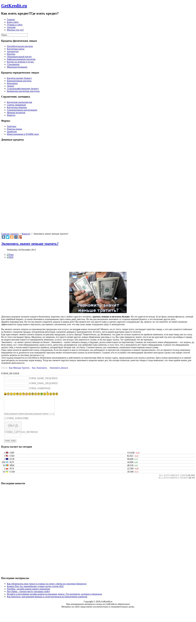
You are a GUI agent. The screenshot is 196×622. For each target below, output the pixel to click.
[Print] (10, 254)
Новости (26, 234)
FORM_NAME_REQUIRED (43, 378)
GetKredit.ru (14, 5)
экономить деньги (58, 368)
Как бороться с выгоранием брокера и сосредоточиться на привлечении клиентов (47, 596)
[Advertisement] (98, 187)
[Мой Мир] (16, 237)
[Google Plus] (20, 237)
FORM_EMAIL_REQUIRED (43, 383)
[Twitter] (7, 237)
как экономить (39, 368)
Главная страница (10, 234)
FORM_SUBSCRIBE (18, 418)
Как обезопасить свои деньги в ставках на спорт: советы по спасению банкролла (46, 583)
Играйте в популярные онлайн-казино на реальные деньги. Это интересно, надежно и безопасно (54, 594)
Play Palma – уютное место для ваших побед (28, 591)
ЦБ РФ (191, 478)
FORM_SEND (10, 441)
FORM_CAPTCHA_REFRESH (22, 432)
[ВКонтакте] (3, 237)
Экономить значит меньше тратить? (30, 243)
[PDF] (10, 257)
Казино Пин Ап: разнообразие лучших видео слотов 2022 (35, 586)
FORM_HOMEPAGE (40, 388)
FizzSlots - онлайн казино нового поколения (28, 589)
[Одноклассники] (11, 237)
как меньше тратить (19, 368)
